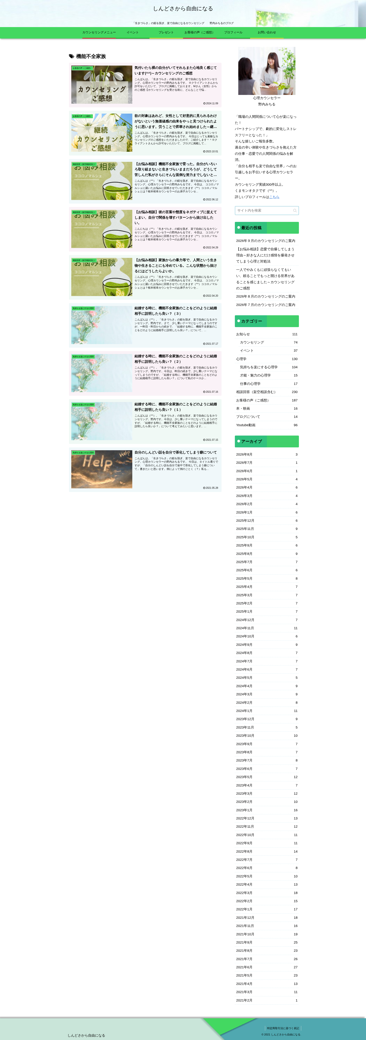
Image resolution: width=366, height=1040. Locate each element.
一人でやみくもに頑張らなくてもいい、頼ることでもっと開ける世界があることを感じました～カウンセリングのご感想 (265, 279)
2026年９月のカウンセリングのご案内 (265, 241)
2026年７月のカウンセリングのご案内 (265, 305)
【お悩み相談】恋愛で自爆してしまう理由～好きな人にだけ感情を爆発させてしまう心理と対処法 (265, 255)
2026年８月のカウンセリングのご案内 (265, 296)
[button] (295, 210)
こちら (274, 197)
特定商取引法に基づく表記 (283, 1028)
